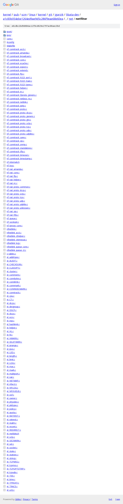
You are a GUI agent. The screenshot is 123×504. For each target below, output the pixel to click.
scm (24, 14)
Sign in (117, 4)
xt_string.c (11, 458)
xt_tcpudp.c (12, 472)
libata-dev (72, 14)
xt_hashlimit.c (13, 324)
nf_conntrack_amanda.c (18, 52)
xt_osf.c (10, 394)
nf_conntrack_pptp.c (16, 105)
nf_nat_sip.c (12, 211)
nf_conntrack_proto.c (17, 109)
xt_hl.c (10, 334)
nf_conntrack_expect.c (17, 66)
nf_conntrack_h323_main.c (19, 81)
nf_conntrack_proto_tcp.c (19, 126)
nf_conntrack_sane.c (16, 137)
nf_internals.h (13, 162)
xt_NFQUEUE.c (14, 391)
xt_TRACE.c (12, 486)
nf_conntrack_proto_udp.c (19, 130)
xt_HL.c (10, 331)
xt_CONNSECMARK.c (17, 288)
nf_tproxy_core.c (14, 225)
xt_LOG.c (11, 363)
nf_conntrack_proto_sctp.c (19, 123)
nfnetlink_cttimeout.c (17, 239)
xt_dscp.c (11, 313)
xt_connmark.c (14, 285)
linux (32, 14)
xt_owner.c (12, 398)
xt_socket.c (12, 447)
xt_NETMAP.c (13, 380)
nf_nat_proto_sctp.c (16, 193)
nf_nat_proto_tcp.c (15, 197)
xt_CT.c (10, 299)
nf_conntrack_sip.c (15, 140)
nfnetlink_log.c (13, 243)
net (71, 19)
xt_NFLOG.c (12, 387)
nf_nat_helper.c (14, 179)
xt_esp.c (10, 320)
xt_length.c (12, 356)
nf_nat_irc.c (12, 183)
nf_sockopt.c (13, 222)
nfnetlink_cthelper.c (16, 236)
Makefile (11, 45)
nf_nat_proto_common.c (18, 186)
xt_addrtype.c (13, 257)
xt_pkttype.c (12, 405)
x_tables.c (11, 253)
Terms (35, 499)
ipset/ (9, 31)
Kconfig (10, 42)
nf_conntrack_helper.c (17, 88)
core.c (10, 38)
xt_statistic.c (12, 454)
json (117, 499)
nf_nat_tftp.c (13, 215)
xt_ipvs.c (11, 349)
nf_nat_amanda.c (15, 169)
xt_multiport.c (13, 373)
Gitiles (18, 499)
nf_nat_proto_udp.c (16, 200)
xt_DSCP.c (11, 310)
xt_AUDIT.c (12, 260)
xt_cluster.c (12, 271)
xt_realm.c (11, 422)
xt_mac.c (11, 366)
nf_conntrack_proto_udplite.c (20, 133)
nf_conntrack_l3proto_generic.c (22, 95)
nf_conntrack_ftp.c (15, 73)
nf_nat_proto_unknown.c (18, 207)
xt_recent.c (12, 426)
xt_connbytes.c (14, 278)
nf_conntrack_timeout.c (18, 155)
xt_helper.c (12, 327)
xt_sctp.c (11, 437)
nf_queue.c (12, 218)
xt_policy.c (11, 408)
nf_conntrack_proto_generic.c (21, 116)
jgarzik (59, 14)
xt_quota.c (12, 412)
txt (110, 499)
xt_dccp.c (11, 303)
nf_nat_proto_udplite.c (17, 204)
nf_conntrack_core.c (16, 59)
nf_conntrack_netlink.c (17, 102)
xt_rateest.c (12, 419)
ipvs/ (9, 35)
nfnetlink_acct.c (14, 232)
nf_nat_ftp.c (12, 176)
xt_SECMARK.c (14, 440)
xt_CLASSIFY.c (13, 267)
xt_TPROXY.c (13, 482)
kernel (7, 14)
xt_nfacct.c (12, 384)
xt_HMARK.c (12, 338)
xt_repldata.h (13, 433)
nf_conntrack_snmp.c (17, 144)
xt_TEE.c (11, 475)
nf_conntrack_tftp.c (16, 151)
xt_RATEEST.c (13, 415)
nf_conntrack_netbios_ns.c (19, 98)
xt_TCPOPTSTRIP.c (16, 468)
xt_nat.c (10, 377)
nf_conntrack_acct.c (16, 49)
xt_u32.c (11, 490)
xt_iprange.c (12, 345)
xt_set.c (10, 444)
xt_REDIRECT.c (14, 430)
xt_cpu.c (10, 296)
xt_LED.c (11, 352)
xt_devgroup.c (13, 306)
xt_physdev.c (13, 401)
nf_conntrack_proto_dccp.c (19, 112)
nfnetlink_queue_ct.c (16, 250)
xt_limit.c (11, 359)
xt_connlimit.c (13, 281)
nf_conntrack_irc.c (15, 91)
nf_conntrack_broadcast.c (19, 56)
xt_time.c (11, 479)
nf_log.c (10, 165)
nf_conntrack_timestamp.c (19, 158)
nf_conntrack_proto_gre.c (19, 119)
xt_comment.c (13, 274)
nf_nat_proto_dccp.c (16, 190)
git (50, 14)
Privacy (26, 499)
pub (16, 14)
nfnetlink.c (11, 229)
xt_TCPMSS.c (13, 461)
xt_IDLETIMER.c (14, 341)
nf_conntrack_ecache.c (17, 63)
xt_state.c (11, 451)
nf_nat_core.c (13, 172)
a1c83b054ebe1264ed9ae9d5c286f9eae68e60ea (33, 19)
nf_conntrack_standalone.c (19, 148)
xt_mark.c (11, 370)
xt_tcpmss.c (12, 465)
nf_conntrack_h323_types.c (20, 84)
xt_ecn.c (10, 317)
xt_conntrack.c (14, 292)
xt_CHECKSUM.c (14, 264)
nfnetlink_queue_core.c (18, 246)
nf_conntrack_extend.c (17, 70)
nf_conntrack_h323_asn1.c (19, 77)
